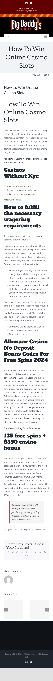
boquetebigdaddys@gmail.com (26, 11)
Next (45, 74)
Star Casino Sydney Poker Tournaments (23, 428)
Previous (36, 74)
